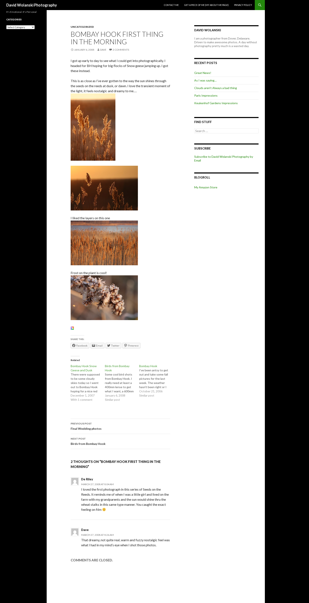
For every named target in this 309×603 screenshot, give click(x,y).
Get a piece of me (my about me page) (206, 5)
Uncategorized (82, 26)
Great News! (202, 73)
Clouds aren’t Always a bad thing (215, 88)
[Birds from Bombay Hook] (122, 383)
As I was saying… (205, 80)
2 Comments (121, 49)
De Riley (87, 479)
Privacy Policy (243, 5)
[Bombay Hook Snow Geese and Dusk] (88, 383)
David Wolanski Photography (31, 5)
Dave (103, 49)
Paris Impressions (206, 95)
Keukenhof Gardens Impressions (216, 103)
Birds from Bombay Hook (88, 441)
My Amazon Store (205, 187)
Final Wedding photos (86, 426)
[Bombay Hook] (156, 381)
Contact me (171, 5)
